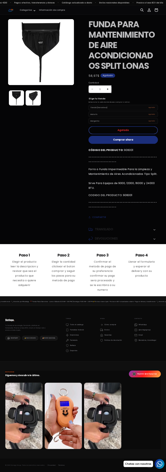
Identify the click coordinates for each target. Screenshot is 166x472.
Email (141, 335)
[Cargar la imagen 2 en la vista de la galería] (33, 98)
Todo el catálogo (77, 324)
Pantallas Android (77, 330)
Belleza (73, 345)
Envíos (107, 330)
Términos (61, 465)
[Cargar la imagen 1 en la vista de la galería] (16, 98)
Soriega (9, 319)
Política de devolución (113, 340)
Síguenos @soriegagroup (147, 374)
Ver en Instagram (19, 444)
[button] (27, 10)
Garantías (108, 335)
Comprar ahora (123, 139)
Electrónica (74, 335)
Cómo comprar (110, 324)
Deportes (73, 350)
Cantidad (94, 82)
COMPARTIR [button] (99, 217)
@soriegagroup (145, 330)
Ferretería (73, 340)
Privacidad (51, 465)
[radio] (123, 108)
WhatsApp (14, 338)
